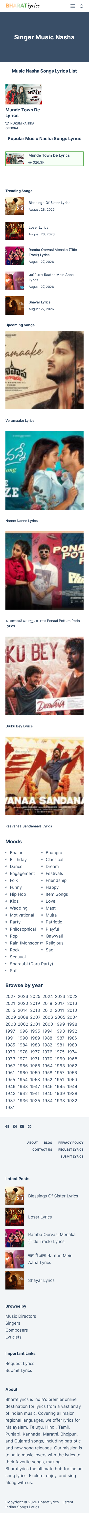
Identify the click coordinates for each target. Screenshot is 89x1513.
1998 (72, 1024)
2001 (35, 1024)
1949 (10, 1086)
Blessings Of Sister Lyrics (49, 202)
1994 (48, 1031)
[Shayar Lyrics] (14, 305)
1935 (35, 1100)
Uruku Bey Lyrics (19, 726)
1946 (48, 1086)
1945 (60, 1086)
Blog (48, 1142)
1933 (60, 1100)
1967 (10, 1065)
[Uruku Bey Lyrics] (44, 676)
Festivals (54, 873)
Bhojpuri (69, 1434)
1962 (72, 1065)
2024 (48, 996)
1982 (47, 1044)
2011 (59, 1010)
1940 (48, 1093)
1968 (72, 1058)
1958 (47, 1072)
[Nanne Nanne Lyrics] (44, 470)
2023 (60, 996)
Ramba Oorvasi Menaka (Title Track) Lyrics (52, 1238)
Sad (50, 949)
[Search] (82, 6)
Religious (55, 943)
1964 (48, 1065)
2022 (72, 996)
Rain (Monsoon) (25, 943)
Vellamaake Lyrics (20, 420)
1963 (60, 1065)
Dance (16, 866)
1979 (10, 1051)
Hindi (50, 1427)
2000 (48, 1024)
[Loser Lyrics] (14, 231)
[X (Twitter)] (15, 1126)
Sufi (14, 970)
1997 (10, 1031)
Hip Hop (18, 894)
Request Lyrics (71, 1149)
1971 (34, 1058)
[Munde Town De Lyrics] (23, 94)
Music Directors (20, 1316)
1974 (72, 1051)
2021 (10, 1003)
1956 (72, 1072)
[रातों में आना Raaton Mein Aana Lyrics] (14, 281)
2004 (72, 1017)
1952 (47, 1079)
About (32, 1142)
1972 (22, 1058)
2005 (60, 1017)
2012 (47, 1010)
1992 (72, 1031)
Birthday (18, 859)
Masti (51, 908)
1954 (23, 1079)
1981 (59, 1044)
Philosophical (23, 929)
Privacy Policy (71, 1142)
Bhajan (16, 852)
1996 (23, 1031)
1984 (23, 1044)
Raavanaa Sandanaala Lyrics (28, 826)
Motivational (22, 915)
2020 (23, 1003)
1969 (60, 1058)
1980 (72, 1044)
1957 (60, 1072)
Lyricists (13, 1337)
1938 (72, 1093)
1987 (60, 1038)
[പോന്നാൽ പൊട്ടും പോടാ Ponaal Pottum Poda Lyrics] (44, 570)
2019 (35, 1003)
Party (15, 921)
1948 (23, 1086)
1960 (23, 1072)
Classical (54, 859)
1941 (35, 1093)
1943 (10, 1093)
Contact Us (42, 1149)
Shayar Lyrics (40, 302)
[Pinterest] (29, 1126)
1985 (10, 1044)
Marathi (50, 1434)
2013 (35, 1010)
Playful (52, 929)
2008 (23, 1017)
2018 (47, 1003)
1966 (23, 1065)
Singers (12, 1323)
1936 (23, 1100)
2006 (48, 1017)
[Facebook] (7, 1126)
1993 (60, 1031)
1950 (72, 1079)
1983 (35, 1044)
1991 (10, 1038)
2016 (72, 1003)
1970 (47, 1058)
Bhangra (54, 852)
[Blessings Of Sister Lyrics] (14, 206)
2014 (23, 1010)
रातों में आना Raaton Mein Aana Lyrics (50, 1259)
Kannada (32, 1434)
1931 (10, 1107)
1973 (10, 1058)
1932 (72, 1100)
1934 (48, 1100)
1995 (35, 1031)
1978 (22, 1051)
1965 (35, 1065)
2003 (10, 1024)
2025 (35, 996)
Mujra (51, 915)
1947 (35, 1086)
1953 (35, 1079)
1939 (60, 1093)
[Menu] (72, 6)
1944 (72, 1086)
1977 (35, 1051)
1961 (10, 1072)
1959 (35, 1072)
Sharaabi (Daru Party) (31, 963)
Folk (14, 880)
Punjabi (12, 1434)
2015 (10, 1010)
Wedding (18, 908)
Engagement (22, 873)
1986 (72, 1038)
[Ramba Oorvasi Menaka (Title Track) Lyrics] (14, 256)
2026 (23, 996)
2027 (10, 996)
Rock (15, 949)
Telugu (36, 1427)
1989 (35, 1038)
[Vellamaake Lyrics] (44, 370)
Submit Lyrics (72, 1156)
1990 (23, 1038)
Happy (52, 887)
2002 (23, 1024)
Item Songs (57, 894)
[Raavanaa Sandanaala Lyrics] (44, 776)
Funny (16, 887)
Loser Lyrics (38, 227)
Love (50, 901)
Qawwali (54, 936)
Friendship (56, 880)
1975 (60, 1051)
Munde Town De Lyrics (49, 155)
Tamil (63, 1427)
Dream (52, 866)
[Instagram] (22, 1126)
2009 (10, 1017)
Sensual (18, 956)
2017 (60, 1003)
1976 (47, 1051)
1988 (47, 1038)
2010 (72, 1010)
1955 (10, 1079)
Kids (14, 901)
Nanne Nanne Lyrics (21, 521)
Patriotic (54, 921)
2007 (35, 1017)
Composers (16, 1330)
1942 (23, 1093)
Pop (14, 936)
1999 (60, 1024)
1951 (59, 1079)
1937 (10, 1100)
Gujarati (22, 1441)
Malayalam (16, 1427)
